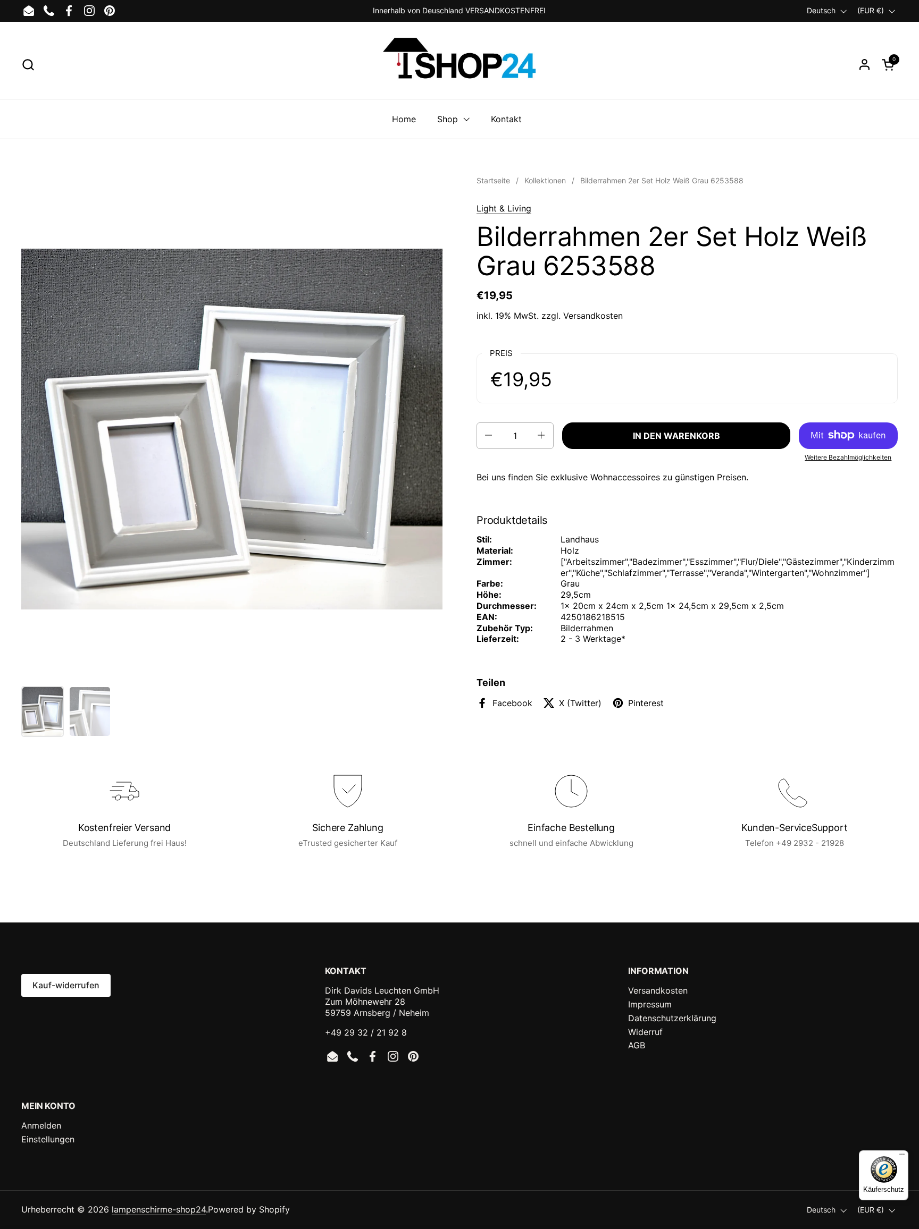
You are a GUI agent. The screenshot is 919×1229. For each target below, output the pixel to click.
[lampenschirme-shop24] (459, 64)
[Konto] (864, 64)
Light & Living (504, 208)
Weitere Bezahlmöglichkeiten (848, 457)
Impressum (650, 1004)
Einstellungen (47, 1139)
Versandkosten (593, 315)
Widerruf (645, 1032)
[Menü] (902, 1156)
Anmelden (41, 1125)
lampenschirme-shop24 (159, 1209)
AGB (636, 1045)
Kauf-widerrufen (65, 985)
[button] (28, 64)
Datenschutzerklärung (672, 1018)
